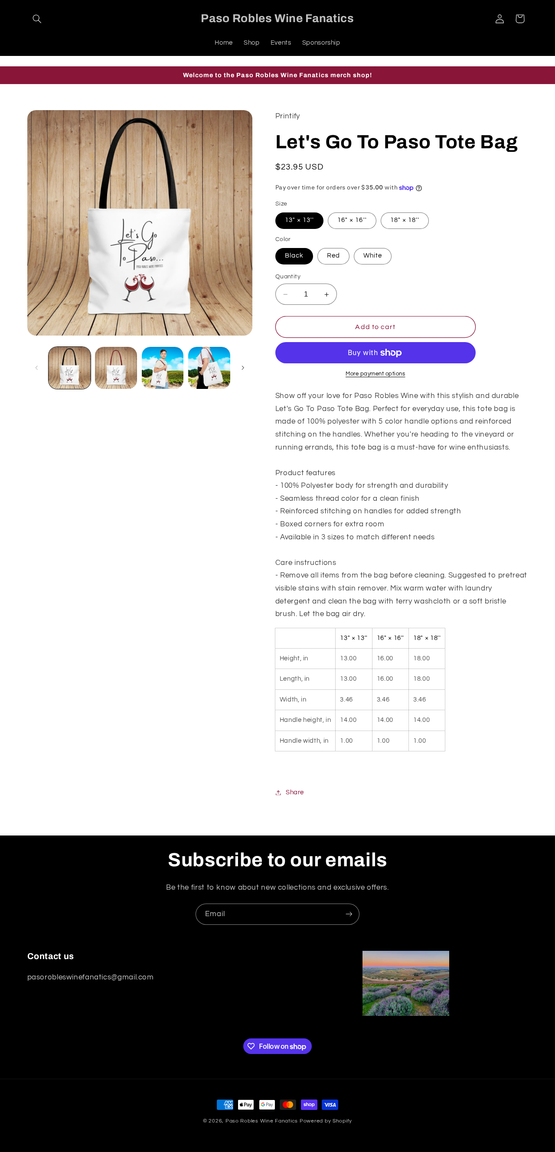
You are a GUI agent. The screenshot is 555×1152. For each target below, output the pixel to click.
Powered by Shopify (326, 1121)
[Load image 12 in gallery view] (209, 368)
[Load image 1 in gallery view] (70, 368)
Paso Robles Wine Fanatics (261, 1121)
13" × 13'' (299, 220)
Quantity (287, 277)
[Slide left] (36, 368)
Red (333, 256)
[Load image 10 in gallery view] (116, 368)
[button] (37, 19)
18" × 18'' (405, 220)
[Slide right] (242, 368)
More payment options (375, 374)
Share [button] (295, 792)
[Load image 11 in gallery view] (163, 368)
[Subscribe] (349, 914)
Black (294, 256)
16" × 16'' (352, 220)
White (372, 256)
